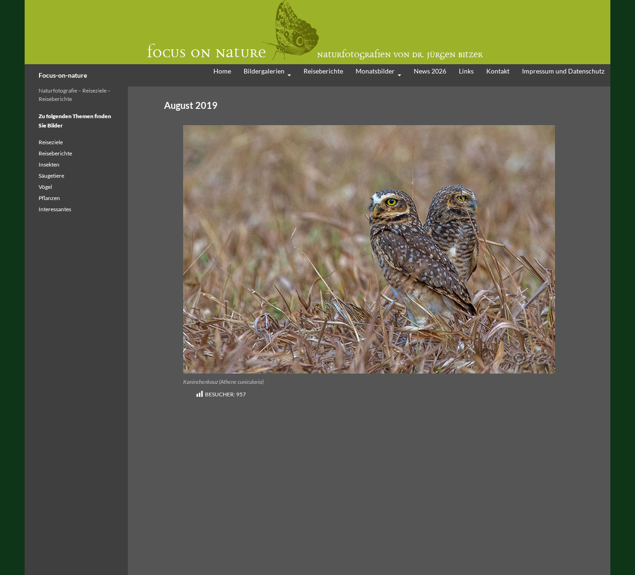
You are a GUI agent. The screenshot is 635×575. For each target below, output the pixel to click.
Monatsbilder (375, 71)
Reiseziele (51, 142)
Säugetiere (51, 175)
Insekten (49, 164)
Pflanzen (49, 197)
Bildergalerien (264, 71)
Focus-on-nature (63, 75)
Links (466, 71)
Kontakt (497, 71)
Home (222, 71)
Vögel (45, 186)
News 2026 (430, 71)
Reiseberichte (323, 71)
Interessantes (55, 209)
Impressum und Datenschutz (563, 71)
